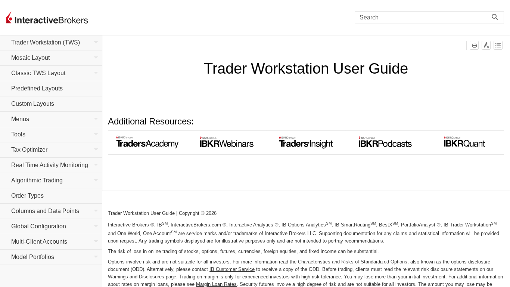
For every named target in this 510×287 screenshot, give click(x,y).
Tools (18, 134)
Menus (20, 119)
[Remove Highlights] (486, 45)
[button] (496, 17)
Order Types (27, 195)
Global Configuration (38, 226)
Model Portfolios (32, 257)
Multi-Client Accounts (39, 241)
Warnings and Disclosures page (142, 277)
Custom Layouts (32, 104)
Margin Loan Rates (216, 284)
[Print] (474, 45)
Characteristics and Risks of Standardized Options (352, 262)
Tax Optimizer (29, 149)
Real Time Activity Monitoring (49, 165)
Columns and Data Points (45, 211)
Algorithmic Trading (37, 180)
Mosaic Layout (30, 58)
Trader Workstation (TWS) (45, 42)
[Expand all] (498, 45)
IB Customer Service (232, 269)
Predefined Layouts (37, 88)
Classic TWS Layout (38, 73)
